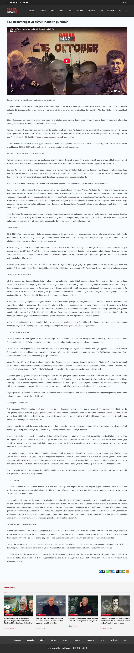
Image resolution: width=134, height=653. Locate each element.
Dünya (53, 10)
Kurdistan (32, 10)
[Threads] (24, 2)
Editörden (110, 10)
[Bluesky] (27, 2)
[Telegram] (20, 2)
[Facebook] (7, 2)
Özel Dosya (91, 10)
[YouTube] (17, 2)
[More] (127, 571)
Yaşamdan (80, 10)
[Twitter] (120, 571)
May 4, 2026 (105, 628)
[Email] (123, 571)
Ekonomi (61, 10)
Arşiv (120, 10)
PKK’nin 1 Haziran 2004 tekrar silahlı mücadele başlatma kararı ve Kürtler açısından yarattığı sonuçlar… (49, 621)
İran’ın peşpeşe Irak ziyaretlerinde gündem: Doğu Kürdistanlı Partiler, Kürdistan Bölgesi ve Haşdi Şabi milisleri (18, 621)
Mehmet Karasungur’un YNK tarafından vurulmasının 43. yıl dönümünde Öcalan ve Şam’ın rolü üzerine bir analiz (115, 621)
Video (101, 10)
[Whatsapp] (107, 571)
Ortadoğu (43, 10)
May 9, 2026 (73, 626)
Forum (71, 10)
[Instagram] (14, 2)
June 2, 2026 (41, 628)
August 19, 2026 (9, 628)
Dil (123, 2)
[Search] (126, 11)
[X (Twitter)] (11, 2)
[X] (103, 571)
